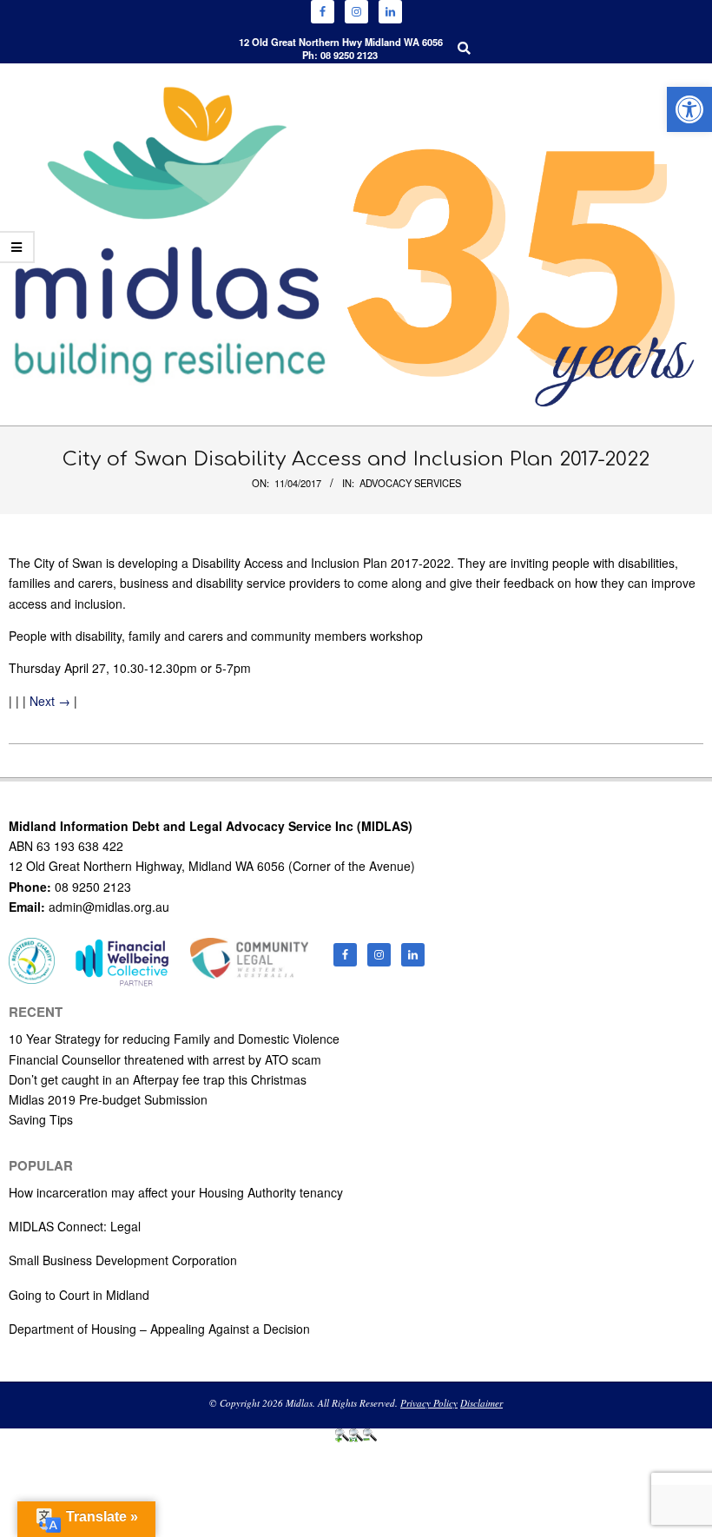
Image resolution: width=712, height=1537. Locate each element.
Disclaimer (481, 1402)
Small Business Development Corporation (123, 1260)
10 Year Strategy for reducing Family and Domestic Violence (174, 1038)
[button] (689, 109)
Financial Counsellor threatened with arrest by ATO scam (165, 1059)
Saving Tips (41, 1119)
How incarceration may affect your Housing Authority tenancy (176, 1192)
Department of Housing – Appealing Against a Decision (159, 1328)
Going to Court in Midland (79, 1294)
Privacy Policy (429, 1402)
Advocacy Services (410, 483)
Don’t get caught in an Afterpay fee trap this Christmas (158, 1079)
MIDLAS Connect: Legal (75, 1226)
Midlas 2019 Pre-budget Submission (108, 1099)
